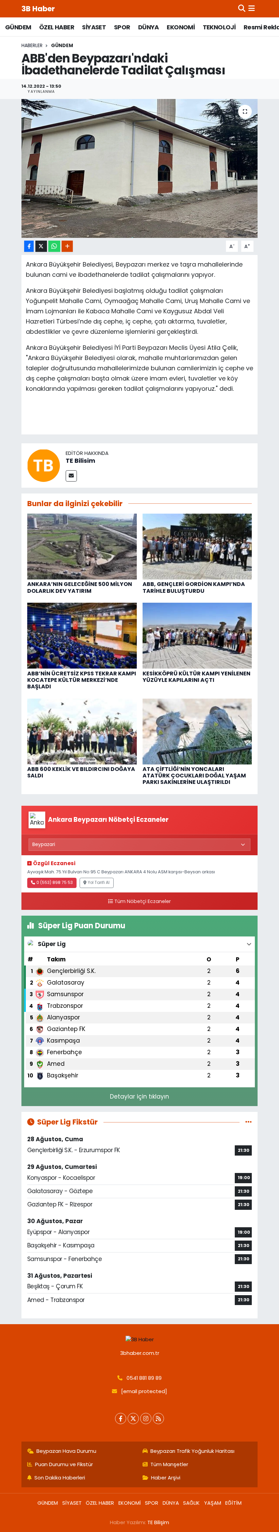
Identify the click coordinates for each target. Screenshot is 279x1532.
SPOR (122, 27)
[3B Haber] (139, 1340)
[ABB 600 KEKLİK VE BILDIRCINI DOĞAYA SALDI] (82, 731)
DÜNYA (148, 27)
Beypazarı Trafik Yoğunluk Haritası (192, 1451)
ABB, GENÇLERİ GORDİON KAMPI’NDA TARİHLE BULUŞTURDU (194, 587)
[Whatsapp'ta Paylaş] (54, 246)
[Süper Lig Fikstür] (248, 1122)
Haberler (32, 45)
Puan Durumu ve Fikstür (64, 1464)
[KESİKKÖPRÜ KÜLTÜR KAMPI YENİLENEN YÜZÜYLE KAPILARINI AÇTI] (197, 635)
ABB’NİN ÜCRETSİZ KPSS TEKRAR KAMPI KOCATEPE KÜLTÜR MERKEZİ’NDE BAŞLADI (81, 680)
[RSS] (158, 1418)
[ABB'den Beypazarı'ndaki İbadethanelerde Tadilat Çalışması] (139, 168)
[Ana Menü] (251, 8)
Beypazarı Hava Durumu (66, 1451)
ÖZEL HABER (56, 27)
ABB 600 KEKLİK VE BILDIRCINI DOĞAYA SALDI (81, 772)
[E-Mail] (71, 476)
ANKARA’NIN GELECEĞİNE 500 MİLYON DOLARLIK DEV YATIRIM (79, 587)
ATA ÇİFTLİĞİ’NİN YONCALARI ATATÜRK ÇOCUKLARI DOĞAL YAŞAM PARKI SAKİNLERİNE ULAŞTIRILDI (194, 775)
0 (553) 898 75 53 (54, 882)
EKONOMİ (181, 27)
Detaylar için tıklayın (139, 1096)
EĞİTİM (233, 1502)
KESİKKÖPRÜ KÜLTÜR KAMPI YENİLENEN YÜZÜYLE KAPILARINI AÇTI (196, 677)
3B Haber (38, 9)
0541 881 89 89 (144, 1377)
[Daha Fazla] (67, 246)
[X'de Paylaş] (41, 246)
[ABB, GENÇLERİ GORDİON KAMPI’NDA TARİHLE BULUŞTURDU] (197, 546)
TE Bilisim (80, 460)
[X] (133, 1418)
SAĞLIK (191, 1502)
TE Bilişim (158, 1522)
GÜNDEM (18, 27)
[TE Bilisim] (43, 465)
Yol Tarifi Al (99, 882)
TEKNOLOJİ (219, 27)
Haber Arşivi (165, 1477)
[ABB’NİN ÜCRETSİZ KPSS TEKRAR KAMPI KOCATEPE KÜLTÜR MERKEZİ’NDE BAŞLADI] (82, 635)
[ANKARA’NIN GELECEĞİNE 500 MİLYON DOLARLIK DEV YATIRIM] (82, 546)
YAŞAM (212, 1502)
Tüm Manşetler (169, 1464)
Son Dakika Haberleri (59, 1477)
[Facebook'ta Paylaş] (29, 246)
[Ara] (241, 8)
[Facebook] (120, 1418)
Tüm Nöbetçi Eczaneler (142, 901)
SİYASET (94, 27)
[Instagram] (145, 1418)
